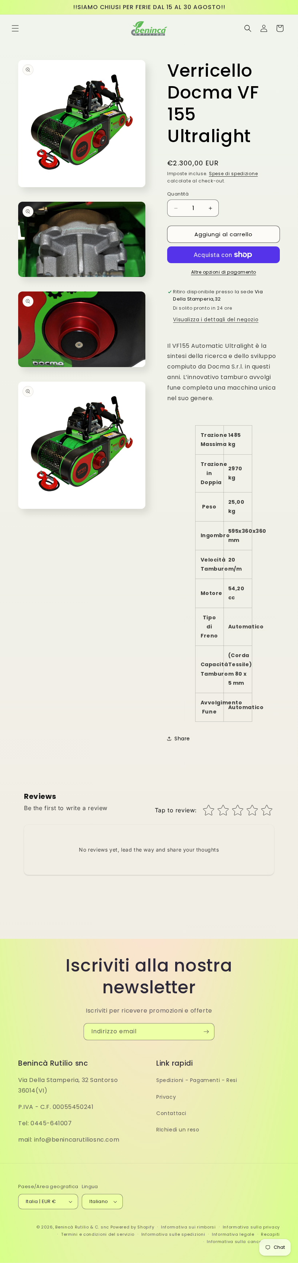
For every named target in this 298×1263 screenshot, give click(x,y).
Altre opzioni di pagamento (223, 272)
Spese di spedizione (233, 173)
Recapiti (270, 1234)
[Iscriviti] (206, 1031)
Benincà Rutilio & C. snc (82, 1227)
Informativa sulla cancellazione (243, 1241)
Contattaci (171, 1113)
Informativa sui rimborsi (188, 1227)
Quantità (178, 193)
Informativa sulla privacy (251, 1227)
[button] (15, 28)
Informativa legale (233, 1234)
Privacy (166, 1097)
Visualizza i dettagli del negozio (215, 319)
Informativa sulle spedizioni (173, 1234)
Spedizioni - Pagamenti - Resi (196, 1080)
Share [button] (182, 738)
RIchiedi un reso (178, 1129)
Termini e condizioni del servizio (97, 1234)
